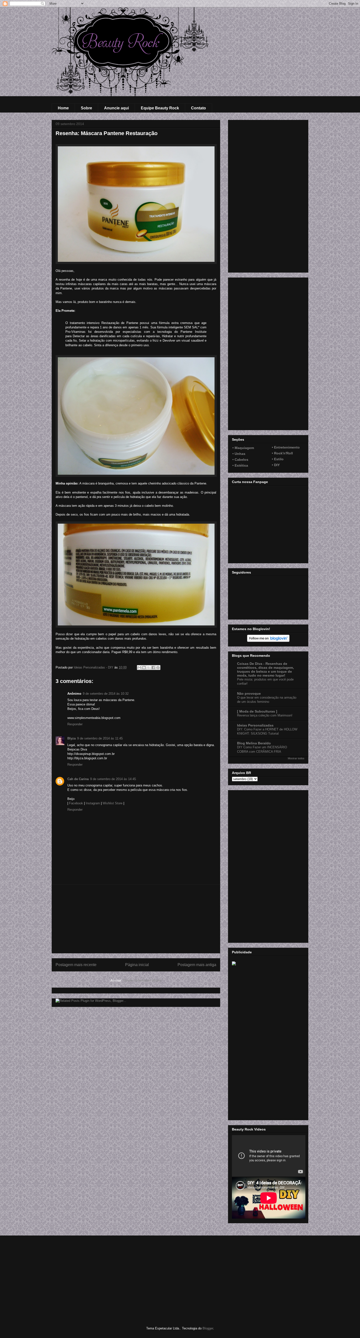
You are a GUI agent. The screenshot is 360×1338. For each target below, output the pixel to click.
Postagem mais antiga (197, 965)
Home (63, 108)
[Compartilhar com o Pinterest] (158, 667)
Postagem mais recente (76, 965)
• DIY (276, 465)
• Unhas (238, 454)
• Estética (240, 465)
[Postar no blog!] (144, 667)
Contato (198, 108)
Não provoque (249, 693)
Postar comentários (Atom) (142, 980)
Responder (75, 724)
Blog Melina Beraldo (254, 743)
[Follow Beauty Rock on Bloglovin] (268, 641)
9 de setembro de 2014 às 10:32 (106, 693)
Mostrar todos (296, 758)
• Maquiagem (243, 448)
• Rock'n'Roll (282, 453)
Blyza (71, 738)
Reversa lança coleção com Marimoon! (264, 715)
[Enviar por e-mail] (139, 667)
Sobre (86, 108)
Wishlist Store (112, 803)
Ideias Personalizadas (255, 725)
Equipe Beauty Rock (160, 108)
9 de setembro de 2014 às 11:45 (100, 738)
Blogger (208, 1328)
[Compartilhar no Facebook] (153, 667)
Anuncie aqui (116, 108)
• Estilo (278, 459)
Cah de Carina (78, 779)
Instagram (93, 803)
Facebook (76, 803)
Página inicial (137, 965)
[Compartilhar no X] (148, 667)
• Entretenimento (286, 447)
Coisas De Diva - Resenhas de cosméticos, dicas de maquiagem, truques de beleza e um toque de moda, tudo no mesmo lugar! (265, 669)
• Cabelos (240, 459)
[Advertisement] (136, 918)
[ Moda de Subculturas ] (257, 711)
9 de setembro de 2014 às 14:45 (113, 779)
